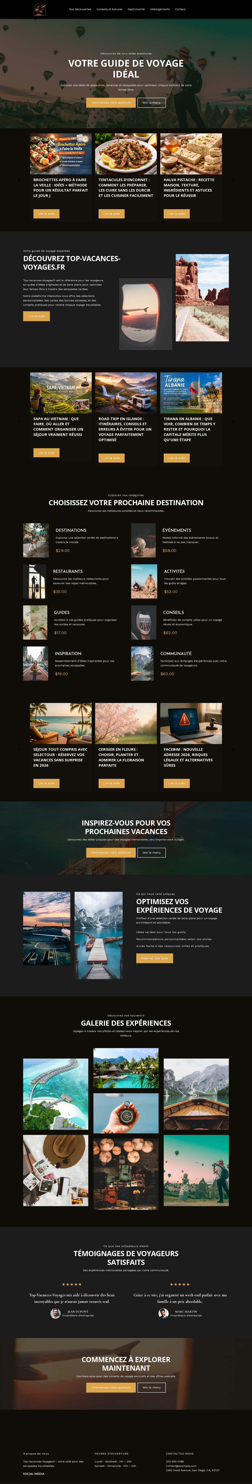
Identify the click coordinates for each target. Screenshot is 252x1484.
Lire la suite (46, 213)
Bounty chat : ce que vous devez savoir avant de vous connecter (189, 754)
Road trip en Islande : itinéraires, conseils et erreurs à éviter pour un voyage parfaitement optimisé (59, 429)
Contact (180, 9)
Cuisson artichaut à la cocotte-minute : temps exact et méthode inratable (188, 187)
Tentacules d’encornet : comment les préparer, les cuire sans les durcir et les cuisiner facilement (60, 187)
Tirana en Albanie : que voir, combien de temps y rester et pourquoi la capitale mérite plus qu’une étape (124, 429)
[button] (111, 103)
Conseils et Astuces (109, 9)
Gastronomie (136, 9)
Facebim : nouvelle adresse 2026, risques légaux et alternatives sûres (123, 757)
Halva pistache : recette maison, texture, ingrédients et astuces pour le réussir (124, 187)
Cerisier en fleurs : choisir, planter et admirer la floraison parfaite (56, 757)
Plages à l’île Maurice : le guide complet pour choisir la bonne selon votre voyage (190, 420)
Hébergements (160, 9)
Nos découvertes (80, 9)
